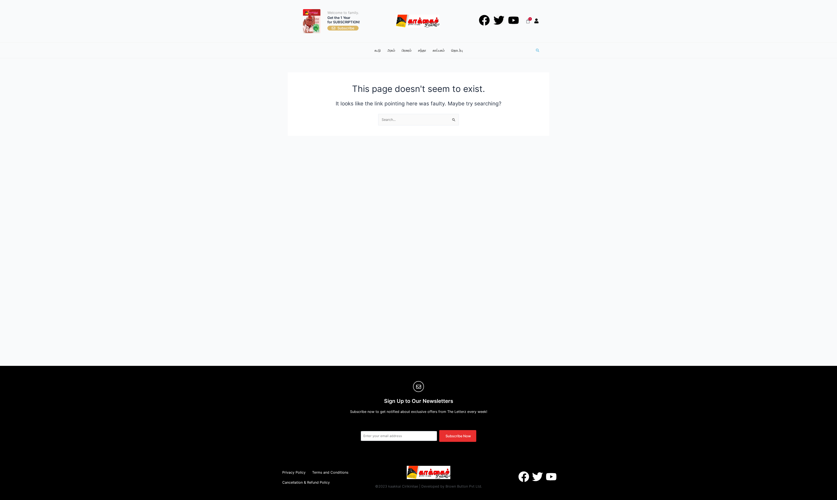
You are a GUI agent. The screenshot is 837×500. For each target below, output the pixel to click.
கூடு (377, 50)
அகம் (391, 50)
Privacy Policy (294, 472)
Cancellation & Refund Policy (306, 482)
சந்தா (422, 50)
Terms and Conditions (330, 472)
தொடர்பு (457, 50)
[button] (537, 50)
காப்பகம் (439, 50)
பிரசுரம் (407, 50)
